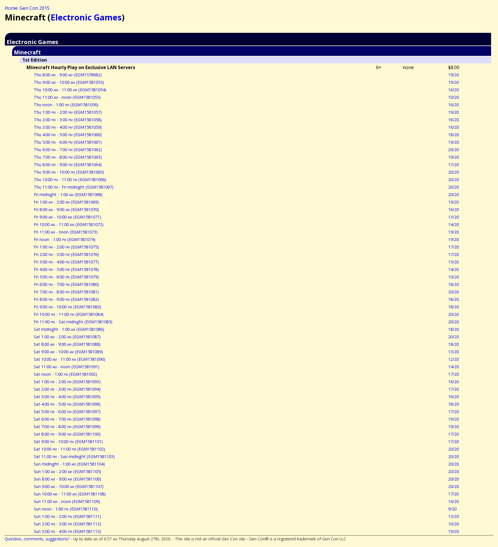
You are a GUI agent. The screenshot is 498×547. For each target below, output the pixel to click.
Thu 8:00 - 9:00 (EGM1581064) (68, 164)
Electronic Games (86, 17)
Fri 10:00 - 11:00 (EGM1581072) (68, 224)
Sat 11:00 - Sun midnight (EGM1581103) (74, 456)
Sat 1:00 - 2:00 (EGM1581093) (67, 381)
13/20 (453, 217)
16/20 (453, 89)
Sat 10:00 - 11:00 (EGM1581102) (69, 449)
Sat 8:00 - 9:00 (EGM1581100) (67, 434)
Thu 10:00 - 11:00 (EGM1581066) (70, 179)
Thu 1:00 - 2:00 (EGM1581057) (68, 112)
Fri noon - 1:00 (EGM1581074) (64, 239)
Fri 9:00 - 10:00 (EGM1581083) (67, 306)
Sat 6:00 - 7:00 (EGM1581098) (67, 419)
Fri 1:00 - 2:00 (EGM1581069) (66, 202)
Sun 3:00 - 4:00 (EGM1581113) (67, 531)
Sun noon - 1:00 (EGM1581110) (66, 509)
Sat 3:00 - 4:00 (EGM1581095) (67, 396)
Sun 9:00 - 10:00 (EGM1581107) (68, 486)
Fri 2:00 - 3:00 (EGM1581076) (66, 254)
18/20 (453, 134)
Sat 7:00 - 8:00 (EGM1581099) (67, 426)
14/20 (453, 224)
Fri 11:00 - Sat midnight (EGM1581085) (73, 321)
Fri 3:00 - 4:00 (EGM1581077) (66, 262)
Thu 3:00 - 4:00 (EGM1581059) (68, 127)
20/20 (453, 149)
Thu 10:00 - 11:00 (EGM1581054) (70, 89)
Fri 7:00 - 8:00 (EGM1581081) (66, 292)
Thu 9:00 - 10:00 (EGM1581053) (69, 82)
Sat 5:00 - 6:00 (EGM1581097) (67, 411)
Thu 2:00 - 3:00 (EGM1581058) (68, 119)
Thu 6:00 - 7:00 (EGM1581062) (68, 149)
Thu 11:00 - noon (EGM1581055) (67, 97)
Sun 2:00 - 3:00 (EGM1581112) (67, 524)
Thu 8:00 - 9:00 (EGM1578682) (68, 74)
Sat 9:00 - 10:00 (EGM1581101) (68, 441)
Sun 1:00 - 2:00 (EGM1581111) (67, 516)
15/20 (453, 262)
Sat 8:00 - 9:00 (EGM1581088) (67, 344)
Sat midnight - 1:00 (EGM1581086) (69, 329)
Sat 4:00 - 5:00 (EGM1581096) (67, 404)
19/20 (453, 74)
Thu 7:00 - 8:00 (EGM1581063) (68, 157)
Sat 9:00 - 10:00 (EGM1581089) (68, 351)
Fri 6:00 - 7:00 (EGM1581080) (66, 284)
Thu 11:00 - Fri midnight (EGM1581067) (74, 187)
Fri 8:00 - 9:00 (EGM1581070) (66, 209)
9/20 (452, 509)
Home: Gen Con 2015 (27, 8)
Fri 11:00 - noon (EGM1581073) (66, 232)
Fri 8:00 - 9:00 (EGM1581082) (66, 299)
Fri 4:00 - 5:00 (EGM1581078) (66, 269)
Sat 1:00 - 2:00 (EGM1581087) (67, 336)
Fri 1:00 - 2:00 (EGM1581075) (66, 247)
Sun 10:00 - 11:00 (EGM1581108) (70, 494)
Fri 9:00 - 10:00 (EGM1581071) (67, 217)
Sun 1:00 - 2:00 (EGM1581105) (67, 471)
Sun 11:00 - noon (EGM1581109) (67, 501)
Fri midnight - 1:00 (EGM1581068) (68, 194)
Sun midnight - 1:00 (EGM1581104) (69, 464)
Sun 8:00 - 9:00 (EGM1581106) (67, 479)
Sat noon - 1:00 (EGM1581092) (65, 374)
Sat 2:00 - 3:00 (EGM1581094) (67, 389)
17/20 (453, 164)
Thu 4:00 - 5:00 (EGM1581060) (68, 134)
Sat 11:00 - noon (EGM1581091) (66, 366)
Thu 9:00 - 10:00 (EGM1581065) (69, 172)
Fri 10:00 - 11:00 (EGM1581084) (68, 314)
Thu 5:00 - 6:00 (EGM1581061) (68, 142)
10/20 (453, 97)
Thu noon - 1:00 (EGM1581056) (66, 104)
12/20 (453, 359)
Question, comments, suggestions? (37, 539)
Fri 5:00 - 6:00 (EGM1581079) (66, 277)
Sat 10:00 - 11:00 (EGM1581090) (69, 359)
